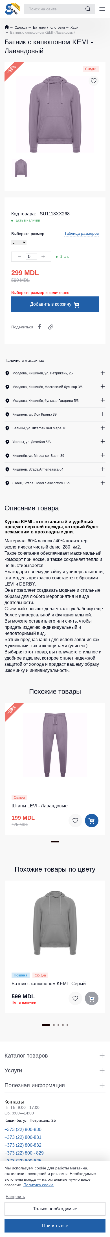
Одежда (20, 27)
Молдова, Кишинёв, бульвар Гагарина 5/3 (45, 401)
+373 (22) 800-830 (23, 1129)
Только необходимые (55, 1208)
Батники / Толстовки (48, 27)
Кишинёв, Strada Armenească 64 (37, 469)
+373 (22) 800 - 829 (24, 1153)
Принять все (55, 1225)
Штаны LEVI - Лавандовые (40, 805)
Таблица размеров (81, 233)
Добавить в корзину (50, 304)
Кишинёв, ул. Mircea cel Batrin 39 (38, 456)
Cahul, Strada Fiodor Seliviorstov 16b (41, 483)
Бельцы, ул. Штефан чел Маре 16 (39, 428)
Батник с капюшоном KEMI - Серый (49, 983)
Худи (74, 27)
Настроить (15, 1196)
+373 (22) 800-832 (23, 1145)
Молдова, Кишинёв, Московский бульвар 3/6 (47, 387)
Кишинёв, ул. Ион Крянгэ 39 (34, 414)
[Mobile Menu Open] (102, 9)
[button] (55, 744)
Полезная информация (35, 1085)
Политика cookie (38, 1185)
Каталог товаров (26, 1055)
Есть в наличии (28, 220)
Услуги (13, 1070)
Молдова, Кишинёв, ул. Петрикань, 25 (42, 373)
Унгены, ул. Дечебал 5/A (31, 442)
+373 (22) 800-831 (23, 1137)
